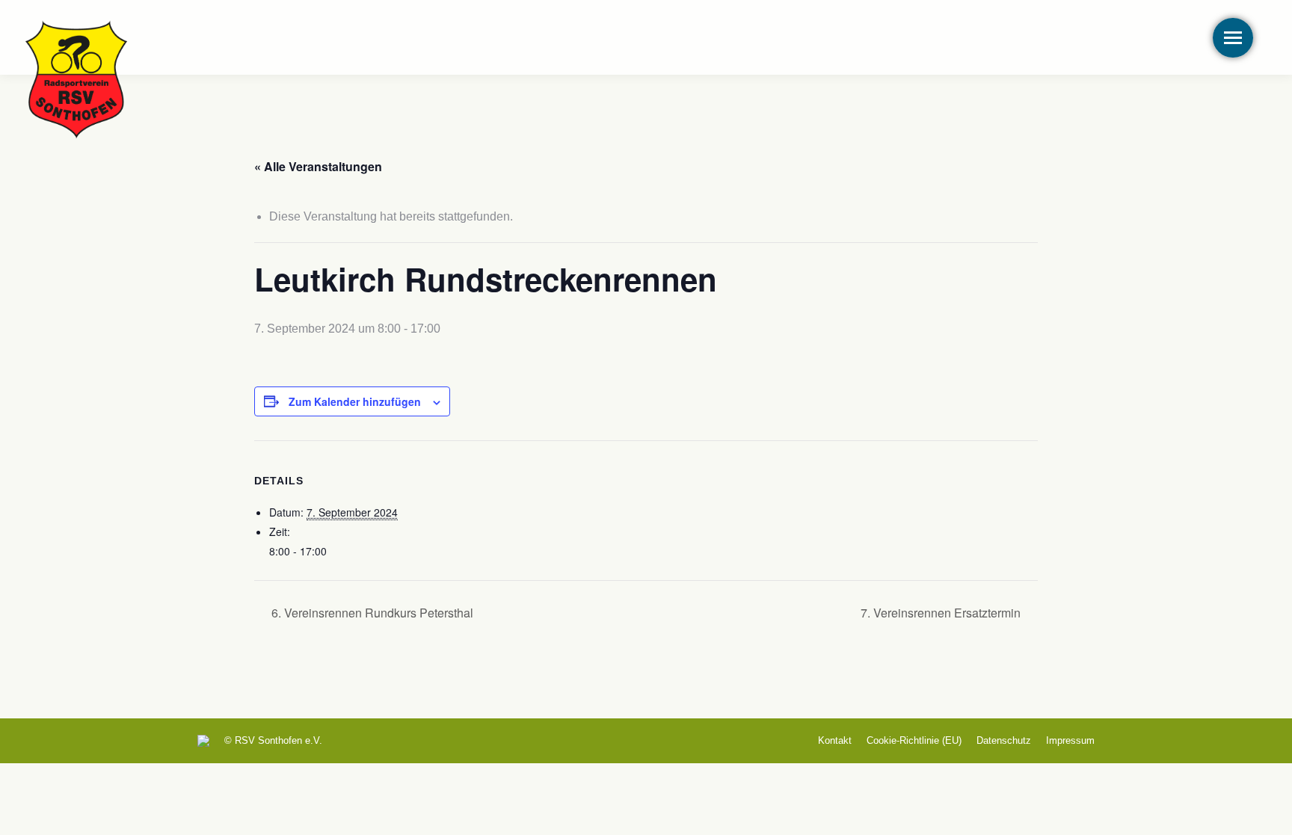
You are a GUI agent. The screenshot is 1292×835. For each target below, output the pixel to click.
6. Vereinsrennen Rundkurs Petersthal (370, 612)
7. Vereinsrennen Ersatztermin (942, 612)
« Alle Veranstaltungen (318, 166)
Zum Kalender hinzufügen (355, 401)
